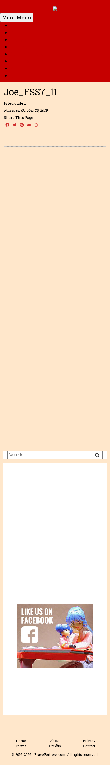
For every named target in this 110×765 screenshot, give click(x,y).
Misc (16, 75)
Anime (19, 68)
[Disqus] (55, 234)
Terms (21, 745)
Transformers (27, 61)
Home (17, 25)
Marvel (19, 39)
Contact (89, 745)
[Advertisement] (55, 538)
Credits (55, 745)
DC (13, 32)
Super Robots (26, 54)
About (55, 740)
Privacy (89, 740)
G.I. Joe (18, 47)
